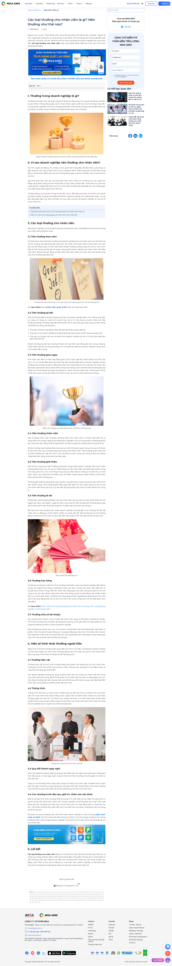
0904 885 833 (45, 932)
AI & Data (132, 943)
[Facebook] (27, 953)
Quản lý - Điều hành (135, 934)
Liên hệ (90, 937)
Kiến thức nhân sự (51, 10)
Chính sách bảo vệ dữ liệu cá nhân (96, 940)
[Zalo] (44, 953)
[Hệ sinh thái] (49, 915)
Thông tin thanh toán (95, 944)
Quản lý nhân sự (34, 10)
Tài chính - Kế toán (135, 925)
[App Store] (54, 953)
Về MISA (90, 925)
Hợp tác (90, 934)
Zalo (110, 934)
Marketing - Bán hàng (136, 931)
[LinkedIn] (38, 953)
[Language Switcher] (142, 3)
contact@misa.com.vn (35, 928)
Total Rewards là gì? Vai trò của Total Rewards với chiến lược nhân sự (58, 212)
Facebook (112, 925)
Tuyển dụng (92, 931)
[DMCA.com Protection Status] (118, 953)
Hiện (38, 86)
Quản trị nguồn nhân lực (136, 928)
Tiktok (111, 940)
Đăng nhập (151, 3)
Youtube (111, 928)
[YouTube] (32, 953)
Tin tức (90, 928)
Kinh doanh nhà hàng (136, 940)
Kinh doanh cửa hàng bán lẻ (138, 937)
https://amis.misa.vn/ (34, 935)
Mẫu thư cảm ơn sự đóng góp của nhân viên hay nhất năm (54, 215)
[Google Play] (69, 953)
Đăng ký (164, 3)
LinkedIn (111, 931)
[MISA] (29, 915)
